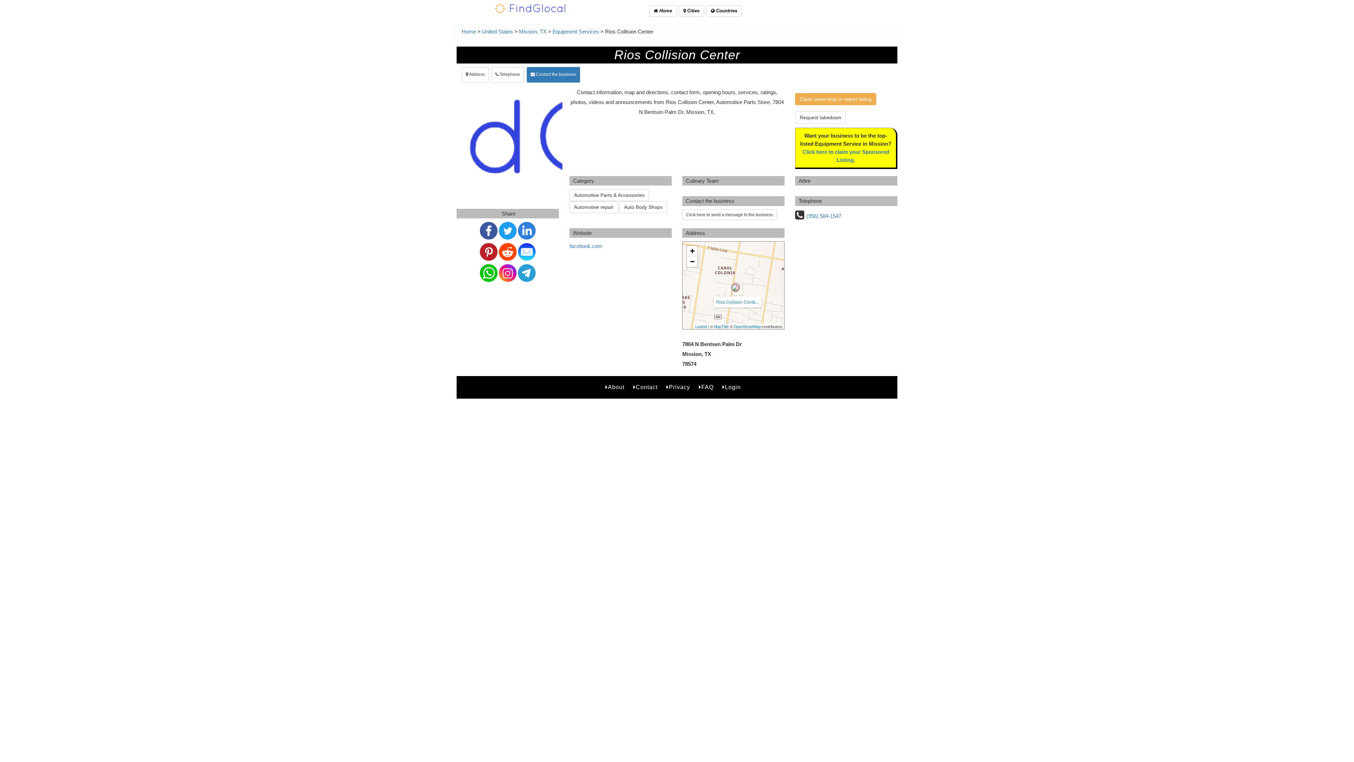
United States (497, 32)
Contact (647, 387)
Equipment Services (576, 32)
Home (665, 10)
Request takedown (820, 117)
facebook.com (585, 246)
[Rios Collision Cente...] (735, 287)
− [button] (692, 261)
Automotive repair (594, 207)
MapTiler (721, 326)
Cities (693, 10)
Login (733, 387)
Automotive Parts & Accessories (609, 195)
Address (476, 74)
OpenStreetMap (747, 326)
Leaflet (701, 326)
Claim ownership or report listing (836, 99)
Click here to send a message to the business (729, 214)
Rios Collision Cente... (737, 302)
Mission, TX (533, 32)
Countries (726, 10)
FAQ (707, 387)
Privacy (679, 387)
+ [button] (692, 251)
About (616, 387)
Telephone (509, 74)
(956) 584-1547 (823, 216)
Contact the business (555, 74)
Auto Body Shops (643, 207)
